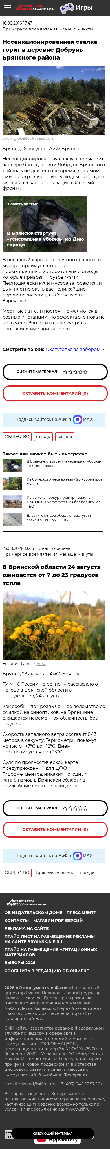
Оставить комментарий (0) (55, 393)
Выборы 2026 (20, 962)
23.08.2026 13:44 (18, 548)
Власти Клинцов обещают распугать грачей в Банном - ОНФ (59, 517)
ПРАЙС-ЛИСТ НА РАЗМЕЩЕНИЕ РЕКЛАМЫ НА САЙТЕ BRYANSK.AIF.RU (50, 939)
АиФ (41, 663)
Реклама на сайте (27, 928)
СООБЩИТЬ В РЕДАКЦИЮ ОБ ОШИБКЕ (47, 970)
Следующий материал (52, 1133)
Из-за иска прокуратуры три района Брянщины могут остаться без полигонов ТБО (63, 502)
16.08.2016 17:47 (17, 23)
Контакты (17, 920)
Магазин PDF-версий (58, 920)
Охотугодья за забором (73, 349)
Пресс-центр (81, 912)
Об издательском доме (33, 912)
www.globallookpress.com (29, 138)
